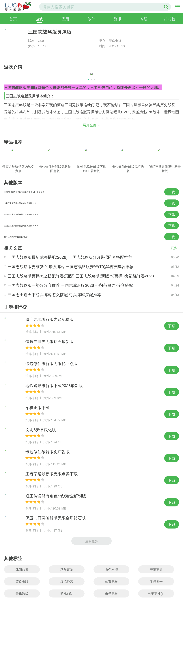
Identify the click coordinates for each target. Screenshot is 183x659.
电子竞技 (111, 593)
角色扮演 (111, 569)
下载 (171, 191)
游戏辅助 (66, 593)
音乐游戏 (22, 593)
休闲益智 (22, 569)
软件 (91, 18)
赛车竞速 (156, 569)
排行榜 (169, 18)
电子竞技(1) (156, 593)
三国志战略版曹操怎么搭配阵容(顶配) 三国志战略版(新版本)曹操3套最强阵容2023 (81, 276)
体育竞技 (111, 581)
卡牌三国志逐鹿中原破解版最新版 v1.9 (20, 203)
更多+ (175, 247)
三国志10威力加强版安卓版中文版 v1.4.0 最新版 (24, 192)
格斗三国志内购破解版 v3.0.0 (16, 236)
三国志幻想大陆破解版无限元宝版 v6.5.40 (21, 225)
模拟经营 (66, 581)
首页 (13, 18)
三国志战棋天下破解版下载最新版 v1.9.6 (21, 214)
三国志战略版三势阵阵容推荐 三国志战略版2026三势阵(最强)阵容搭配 (70, 285)
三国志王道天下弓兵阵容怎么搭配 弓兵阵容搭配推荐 (54, 294)
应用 (65, 18)
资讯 (117, 18)
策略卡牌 (22, 581)
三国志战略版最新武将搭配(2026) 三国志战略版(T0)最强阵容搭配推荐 (70, 257)
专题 (143, 18)
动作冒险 (66, 569)
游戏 (39, 18)
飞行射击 (156, 581)
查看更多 (91, 541)
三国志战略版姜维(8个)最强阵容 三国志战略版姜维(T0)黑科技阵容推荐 (70, 266)
